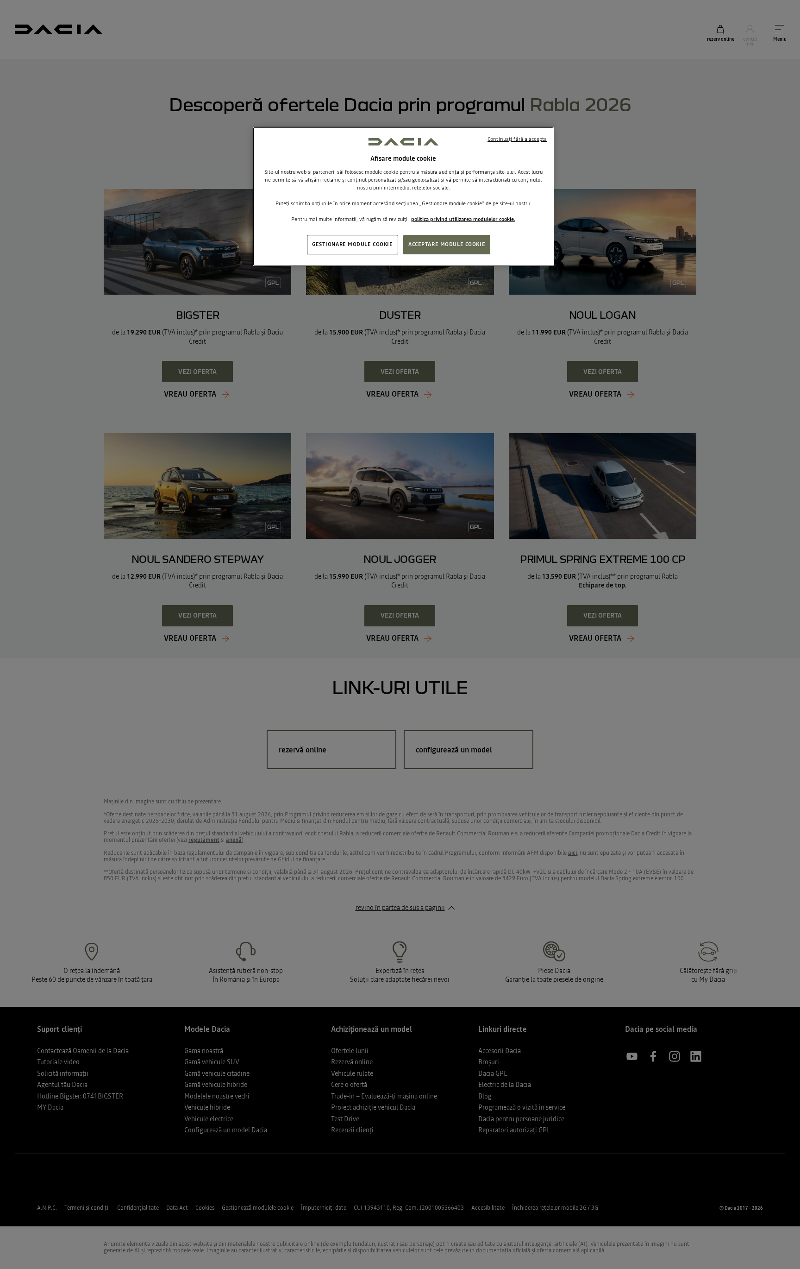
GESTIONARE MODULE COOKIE (352, 244)
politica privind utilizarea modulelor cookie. (463, 219)
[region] (403, 196)
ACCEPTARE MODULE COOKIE (446, 244)
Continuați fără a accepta (517, 139)
